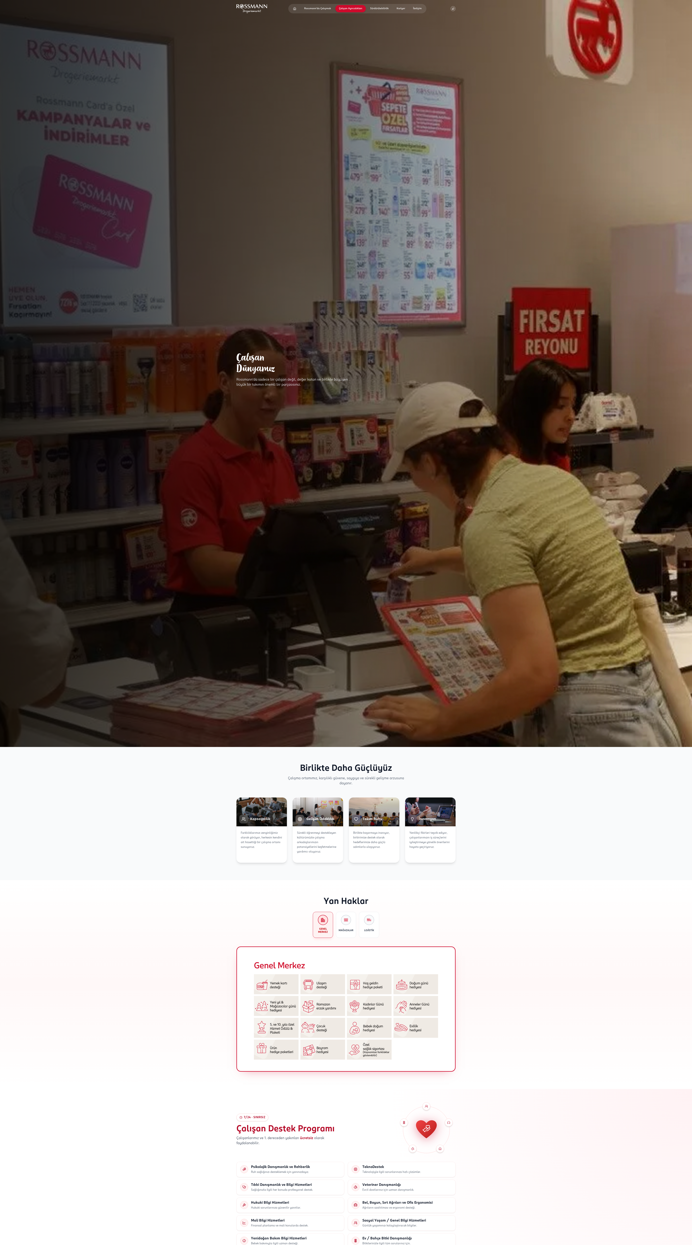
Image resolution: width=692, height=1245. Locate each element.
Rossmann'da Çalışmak (317, 8)
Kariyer (401, 8)
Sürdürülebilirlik (379, 8)
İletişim (417, 8)
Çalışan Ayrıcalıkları (350, 8)
